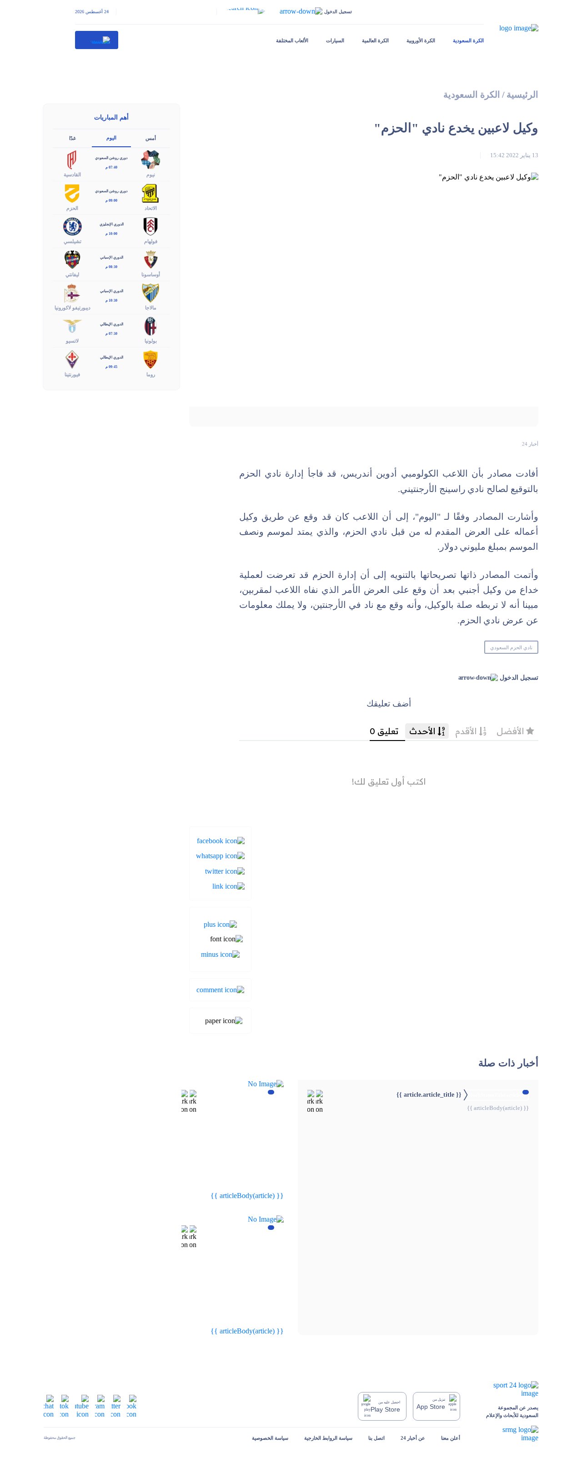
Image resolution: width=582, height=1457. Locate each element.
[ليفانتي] (72, 259)
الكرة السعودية (468, 40)
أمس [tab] (151, 138)
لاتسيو (72, 340)
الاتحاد (151, 208)
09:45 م (111, 367)
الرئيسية (522, 94)
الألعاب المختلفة (292, 40)
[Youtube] (82, 1405)
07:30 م (111, 334)
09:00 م (111, 201)
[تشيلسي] (72, 225)
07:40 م (111, 167)
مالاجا (150, 307)
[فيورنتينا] (72, 359)
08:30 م (111, 267)
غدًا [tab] (72, 138)
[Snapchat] (49, 1405)
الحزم (72, 208)
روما (150, 374)
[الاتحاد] (150, 192)
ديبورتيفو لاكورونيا (72, 307)
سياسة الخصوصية (270, 1438)
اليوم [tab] (111, 137)
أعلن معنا (450, 1438)
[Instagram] (100, 1405)
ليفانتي (72, 274)
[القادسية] (72, 159)
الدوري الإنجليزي (112, 224)
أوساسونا (150, 274)
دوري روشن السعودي (111, 158)
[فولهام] (150, 225)
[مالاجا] (150, 292)
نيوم (150, 174)
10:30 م (111, 300)
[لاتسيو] (72, 325)
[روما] (150, 359)
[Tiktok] (64, 1405)
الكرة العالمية (375, 40)
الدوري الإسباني (111, 257)
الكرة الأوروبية (420, 40)
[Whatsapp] (220, 855)
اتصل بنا (376, 1438)
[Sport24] (507, 1389)
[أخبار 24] (97, 40)
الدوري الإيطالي (111, 324)
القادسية (72, 174)
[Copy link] (228, 886)
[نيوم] (150, 159)
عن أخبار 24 (413, 1438)
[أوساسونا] (150, 259)
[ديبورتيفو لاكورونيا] (72, 292)
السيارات (335, 40)
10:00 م (111, 234)
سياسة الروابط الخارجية (328, 1438)
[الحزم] (72, 192)
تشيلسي (72, 241)
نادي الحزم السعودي (511, 647)
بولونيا (151, 340)
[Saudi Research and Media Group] (507, 1434)
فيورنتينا (72, 374)
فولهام (150, 241)
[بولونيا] (150, 325)
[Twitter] (225, 870)
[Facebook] (221, 840)
